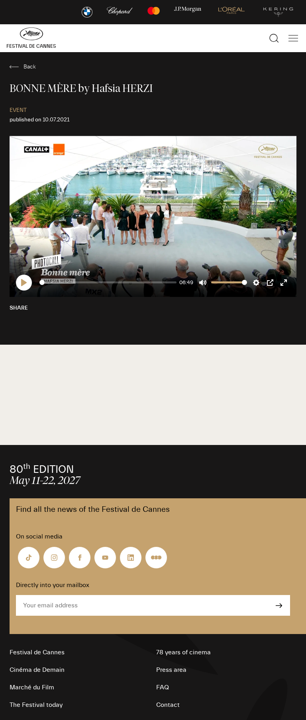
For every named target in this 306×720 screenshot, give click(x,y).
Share (19, 308)
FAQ (162, 687)
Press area (171, 669)
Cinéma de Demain (37, 669)
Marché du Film (32, 687)
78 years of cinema (183, 652)
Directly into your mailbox (52, 585)
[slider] (108, 282)
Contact (168, 704)
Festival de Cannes (37, 652)
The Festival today (36, 704)
